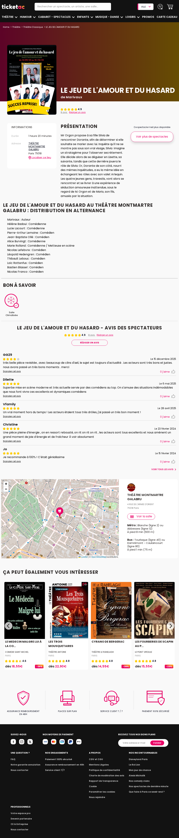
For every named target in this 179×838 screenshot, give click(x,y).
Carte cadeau (167, 17)
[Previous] (8, 626)
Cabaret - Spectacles (54, 17)
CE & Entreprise (19, 824)
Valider (157, 742)
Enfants (83, 17)
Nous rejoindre (97, 797)
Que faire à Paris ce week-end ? (146, 791)
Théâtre (8, 17)
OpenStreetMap (98, 556)
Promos (148, 17)
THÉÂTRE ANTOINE (57, 651)
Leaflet (84, 556)
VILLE (143, 6)
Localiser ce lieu (41, 157)
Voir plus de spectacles (152, 137)
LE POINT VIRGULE (143, 651)
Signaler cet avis (12, 371)
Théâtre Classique (33, 27)
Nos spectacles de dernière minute (148, 786)
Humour (26, 17)
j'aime (165, 371)
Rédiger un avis (77, 112)
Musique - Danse (107, 17)
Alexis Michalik (137, 775)
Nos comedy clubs (139, 780)
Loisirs (131, 17)
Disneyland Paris (138, 759)
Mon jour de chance (140, 770)
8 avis (64, 112)
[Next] (170, 626)
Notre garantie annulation (25, 764)
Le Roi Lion (134, 764)
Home (6, 27)
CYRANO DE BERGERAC (108, 642)
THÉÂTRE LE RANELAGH (103, 651)
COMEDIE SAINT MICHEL (16, 651)
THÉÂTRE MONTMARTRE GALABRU (36, 146)
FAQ (13, 759)
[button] (170, 7)
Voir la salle (144, 516)
